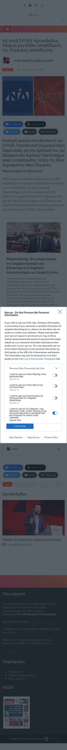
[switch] (55, 375)
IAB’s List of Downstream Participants (37, 359)
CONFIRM (20, 426)
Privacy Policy (51, 437)
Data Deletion (16, 437)
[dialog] (33, 375)
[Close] (61, 313)
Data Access (33, 437)
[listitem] (33, 368)
